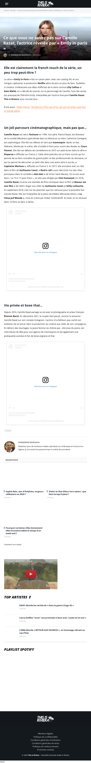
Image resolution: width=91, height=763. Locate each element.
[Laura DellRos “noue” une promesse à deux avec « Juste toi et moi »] (10, 620)
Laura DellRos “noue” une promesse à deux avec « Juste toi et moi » (52, 617)
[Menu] (6, 4)
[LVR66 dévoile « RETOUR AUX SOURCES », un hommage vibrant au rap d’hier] (10, 632)
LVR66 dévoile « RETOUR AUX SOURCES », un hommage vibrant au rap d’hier (52, 631)
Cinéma (8, 431)
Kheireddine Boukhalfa (21, 55)
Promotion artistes (45, 749)
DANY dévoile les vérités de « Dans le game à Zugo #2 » (46, 605)
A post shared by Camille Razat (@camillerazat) (45, 287)
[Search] (85, 4)
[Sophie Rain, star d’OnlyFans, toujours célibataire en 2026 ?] (24, 477)
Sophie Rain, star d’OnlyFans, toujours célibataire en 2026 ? (24, 493)
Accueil (6, 10)
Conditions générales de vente (45, 743)
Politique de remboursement (46, 746)
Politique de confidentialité (45, 737)
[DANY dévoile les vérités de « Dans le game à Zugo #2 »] (10, 608)
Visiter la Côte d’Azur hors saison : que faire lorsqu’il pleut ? (67, 493)
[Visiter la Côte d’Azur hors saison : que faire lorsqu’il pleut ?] (67, 477)
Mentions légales (45, 733)
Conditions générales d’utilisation (45, 740)
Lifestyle (13, 10)
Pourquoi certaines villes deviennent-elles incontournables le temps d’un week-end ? (24, 531)
